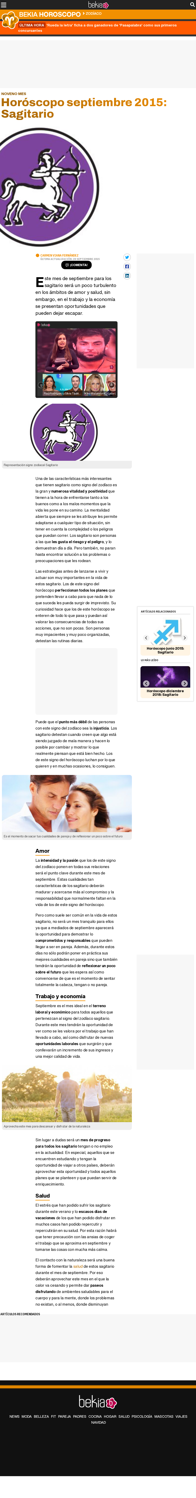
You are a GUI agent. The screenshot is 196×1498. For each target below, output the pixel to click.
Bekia (50, 14)
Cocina (95, 1416)
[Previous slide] (146, 638)
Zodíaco (94, 13)
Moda (27, 1416)
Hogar (110, 1416)
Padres (79, 1416)
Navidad (98, 1422)
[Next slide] (184, 638)
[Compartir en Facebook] (127, 266)
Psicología (142, 1416)
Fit (53, 1416)
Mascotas (163, 1416)
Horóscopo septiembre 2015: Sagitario (137, 13)
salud (78, 1266)
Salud (124, 1416)
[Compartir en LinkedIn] (127, 276)
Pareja (64, 1416)
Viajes (181, 1416)
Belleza (41, 1416)
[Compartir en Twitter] (127, 257)
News (15, 1416)
